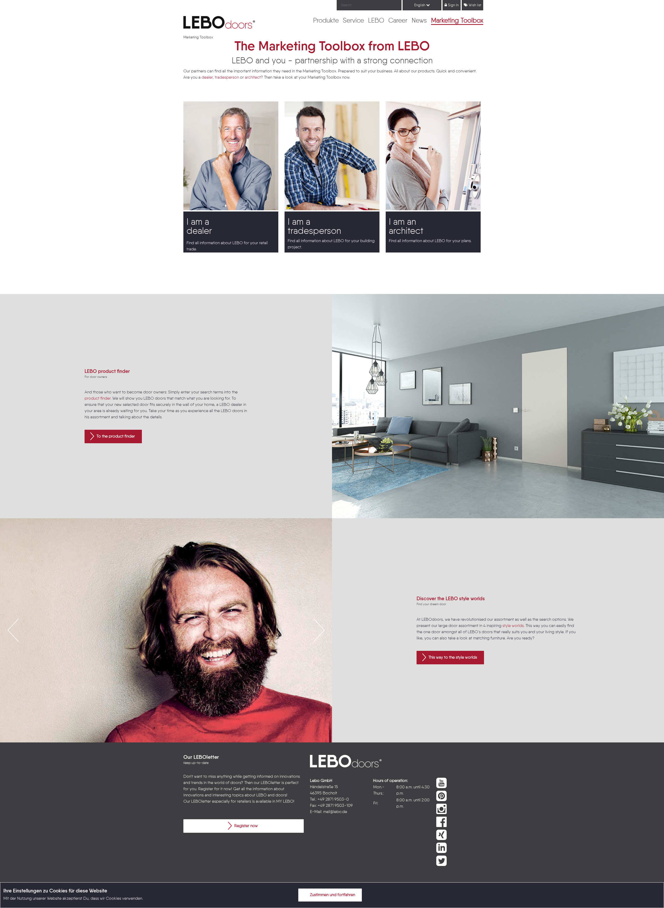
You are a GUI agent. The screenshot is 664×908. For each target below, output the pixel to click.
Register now (245, 826)
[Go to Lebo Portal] (219, 22)
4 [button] (177, 728)
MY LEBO (284, 802)
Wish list (474, 5)
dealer (207, 78)
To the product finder (115, 436)
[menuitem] (326, 21)
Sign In (453, 5)
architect (253, 78)
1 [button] (154, 728)
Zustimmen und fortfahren (332, 895)
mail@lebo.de (335, 812)
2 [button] (162, 728)
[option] (498, 406)
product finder (97, 399)
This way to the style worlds (452, 658)
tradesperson (227, 78)
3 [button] (169, 728)
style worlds (513, 626)
